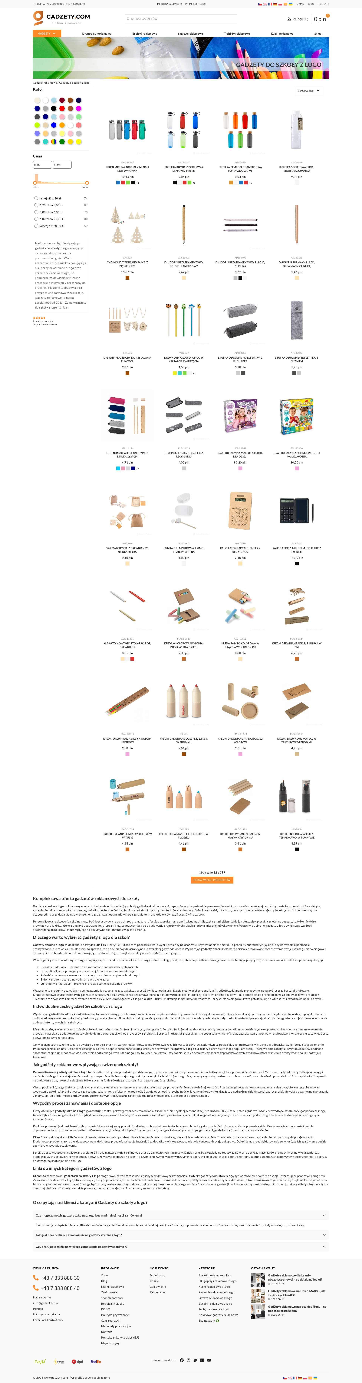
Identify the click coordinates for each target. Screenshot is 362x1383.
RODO (105, 1309)
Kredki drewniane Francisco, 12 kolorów (240, 740)
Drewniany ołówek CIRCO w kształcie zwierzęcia (184, 359)
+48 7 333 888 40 (75, 3)
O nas (300, 3)
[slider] (35, 183)
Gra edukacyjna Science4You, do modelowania (297, 454)
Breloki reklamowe (144, 33)
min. (37, 164)
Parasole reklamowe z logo (217, 1292)
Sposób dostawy (112, 1298)
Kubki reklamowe (282, 33)
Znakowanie (109, 1292)
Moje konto (157, 1275)
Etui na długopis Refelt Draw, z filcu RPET (240, 359)
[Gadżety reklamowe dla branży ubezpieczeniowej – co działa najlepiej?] (258, 1280)
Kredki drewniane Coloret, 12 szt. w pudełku (184, 740)
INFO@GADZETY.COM (169, 3)
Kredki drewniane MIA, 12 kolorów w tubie (127, 835)
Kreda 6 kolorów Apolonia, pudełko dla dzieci (183, 645)
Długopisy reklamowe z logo (218, 1281)
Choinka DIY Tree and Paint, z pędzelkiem (127, 264)
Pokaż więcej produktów (212, 879)
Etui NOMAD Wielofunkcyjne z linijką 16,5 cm (127, 454)
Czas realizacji (110, 1320)
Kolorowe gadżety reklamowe (218, 1315)
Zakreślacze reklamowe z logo (53, 1180)
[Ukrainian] (291, 3)
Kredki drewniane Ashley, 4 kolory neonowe (127, 740)
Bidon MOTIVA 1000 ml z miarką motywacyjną (127, 169)
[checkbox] (37, 100)
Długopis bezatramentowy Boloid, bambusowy (183, 264)
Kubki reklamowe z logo (214, 1286)
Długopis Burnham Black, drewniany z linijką (297, 264)
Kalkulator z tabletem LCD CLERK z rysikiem (297, 550)
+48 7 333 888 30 (54, 3)
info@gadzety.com (45, 1303)
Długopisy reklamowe (96, 33)
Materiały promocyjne (116, 1326)
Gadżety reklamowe (45, 82)
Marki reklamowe (112, 1286)
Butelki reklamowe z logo (215, 1303)
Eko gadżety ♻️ (209, 1320)
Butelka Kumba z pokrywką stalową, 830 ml (184, 169)
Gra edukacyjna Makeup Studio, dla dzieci (240, 454)
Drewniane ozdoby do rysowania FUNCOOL (127, 359)
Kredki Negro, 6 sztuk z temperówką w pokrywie (297, 835)
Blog (311, 3)
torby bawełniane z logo (57, 268)
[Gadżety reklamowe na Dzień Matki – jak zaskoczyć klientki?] (258, 1296)
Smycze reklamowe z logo (215, 1298)
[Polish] (280, 3)
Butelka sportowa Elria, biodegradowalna (296, 169)
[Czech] (260, 3)
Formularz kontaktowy (48, 1320)
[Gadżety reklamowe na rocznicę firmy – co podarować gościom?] (258, 1312)
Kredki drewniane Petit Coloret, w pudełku (184, 835)
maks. (57, 164)
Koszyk (155, 1281)
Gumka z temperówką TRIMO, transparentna (183, 550)
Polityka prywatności (115, 1315)
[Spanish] (286, 3)
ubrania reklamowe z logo (52, 273)
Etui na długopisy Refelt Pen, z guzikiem (296, 359)
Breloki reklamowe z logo (215, 1275)
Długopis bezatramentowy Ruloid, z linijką (240, 264)
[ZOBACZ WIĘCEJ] (127, 130)
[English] (265, 3)
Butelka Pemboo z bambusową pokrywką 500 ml (240, 169)
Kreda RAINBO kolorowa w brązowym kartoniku (240, 645)
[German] (275, 3)
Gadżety (44, 33)
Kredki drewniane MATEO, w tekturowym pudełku (296, 740)
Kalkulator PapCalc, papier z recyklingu (240, 550)
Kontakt (323, 3)
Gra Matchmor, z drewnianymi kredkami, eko (127, 550)
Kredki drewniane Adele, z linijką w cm (297, 645)
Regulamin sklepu (112, 1303)
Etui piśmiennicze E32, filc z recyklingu (184, 454)
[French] (270, 3)
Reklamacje (157, 1292)
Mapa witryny (110, 1343)
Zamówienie (158, 1286)
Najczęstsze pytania (46, 1314)
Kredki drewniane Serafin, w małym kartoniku (240, 835)
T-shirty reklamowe (237, 33)
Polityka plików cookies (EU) (120, 1337)
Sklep (318, 33)
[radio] (61, 198)
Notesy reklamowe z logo (113, 1184)
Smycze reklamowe (190, 33)
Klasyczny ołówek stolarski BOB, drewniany (127, 645)
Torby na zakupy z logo (214, 1309)
